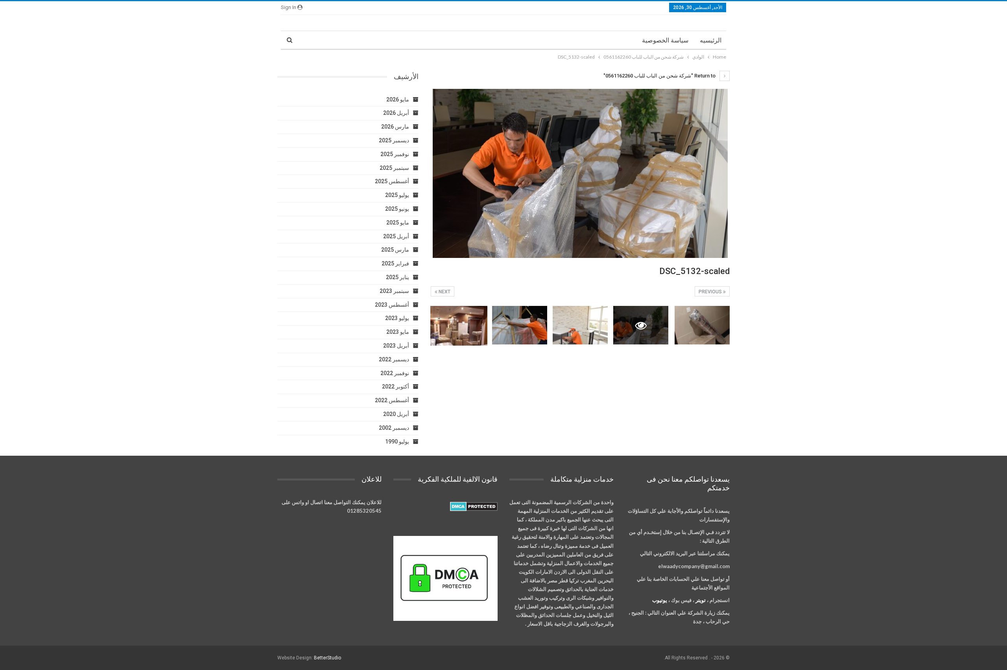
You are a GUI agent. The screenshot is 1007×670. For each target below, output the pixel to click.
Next (443, 292)
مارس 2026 (395, 126)
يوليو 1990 (397, 441)
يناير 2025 (397, 277)
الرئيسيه (710, 40)
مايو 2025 (397, 222)
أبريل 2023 (396, 345)
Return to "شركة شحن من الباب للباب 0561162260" (660, 76)
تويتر (700, 600)
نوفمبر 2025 (394, 154)
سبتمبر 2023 (394, 291)
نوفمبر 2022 (394, 373)
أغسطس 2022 (392, 400)
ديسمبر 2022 (394, 359)
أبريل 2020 (396, 414)
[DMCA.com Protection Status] (474, 507)
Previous (711, 292)
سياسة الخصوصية (665, 40)
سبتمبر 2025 (394, 168)
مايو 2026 (397, 99)
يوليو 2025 (397, 195)
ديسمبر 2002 (394, 428)
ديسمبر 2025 (394, 140)
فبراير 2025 (395, 263)
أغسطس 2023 (392, 305)
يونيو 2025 (397, 209)
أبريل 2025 (396, 236)
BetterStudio (327, 658)
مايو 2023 (397, 332)
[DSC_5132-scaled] (702, 325)
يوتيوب (659, 600)
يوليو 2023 (397, 318)
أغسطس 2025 (392, 181)
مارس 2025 (395, 250)
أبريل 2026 (396, 113)
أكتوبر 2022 (395, 386)
